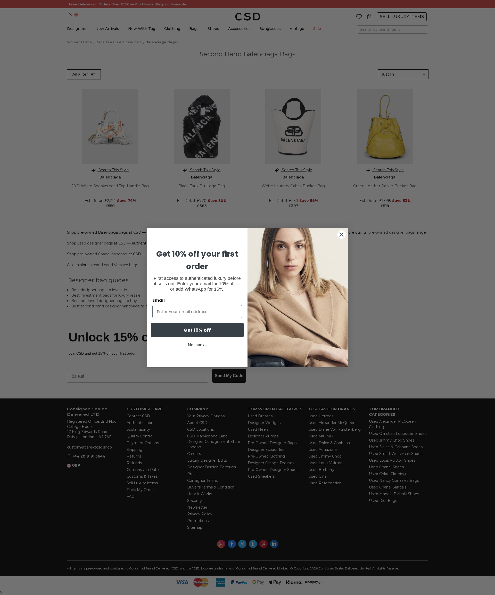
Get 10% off (197, 330)
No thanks (197, 345)
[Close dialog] (341, 234)
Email (158, 300)
